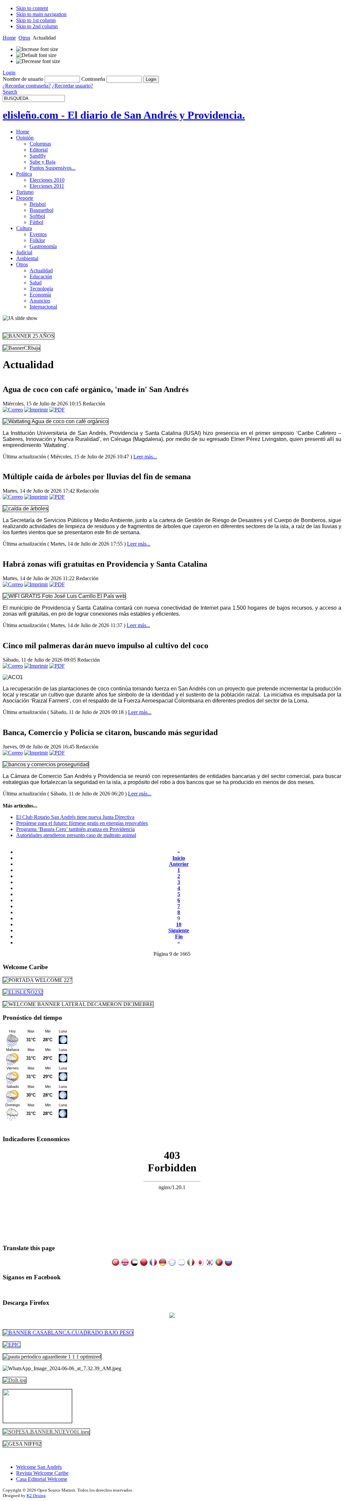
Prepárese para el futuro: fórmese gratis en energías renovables (82, 823)
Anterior (179, 864)
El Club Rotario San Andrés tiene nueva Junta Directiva (75, 817)
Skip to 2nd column (37, 26)
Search (10, 92)
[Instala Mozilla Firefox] (172, 1316)
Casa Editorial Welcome (41, 1479)
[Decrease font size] (38, 61)
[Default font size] (36, 55)
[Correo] (13, 409)
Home (9, 38)
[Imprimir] (36, 409)
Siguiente (178, 930)
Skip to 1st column (36, 20)
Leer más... (145, 456)
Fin (179, 936)
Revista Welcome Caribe (42, 1473)
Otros (24, 38)
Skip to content (32, 8)
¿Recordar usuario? (72, 86)
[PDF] (57, 409)
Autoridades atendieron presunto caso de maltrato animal (76, 835)
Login (9, 72)
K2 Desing (36, 1495)
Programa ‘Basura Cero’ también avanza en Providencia (75, 829)
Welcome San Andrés (39, 1467)
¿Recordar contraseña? (27, 86)
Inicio (178, 858)
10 (178, 924)
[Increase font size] (37, 49)
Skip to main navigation (41, 14)
